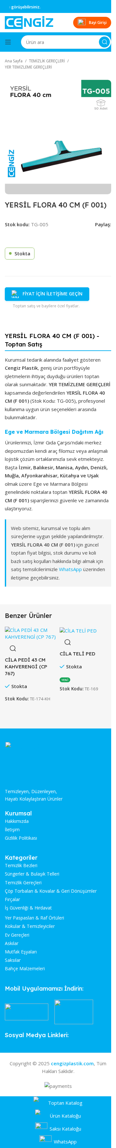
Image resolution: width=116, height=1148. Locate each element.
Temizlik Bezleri (21, 865)
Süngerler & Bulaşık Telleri (32, 874)
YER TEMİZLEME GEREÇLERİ (28, 67)
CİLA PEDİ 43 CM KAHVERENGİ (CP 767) (26, 666)
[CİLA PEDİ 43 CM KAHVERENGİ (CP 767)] (30, 633)
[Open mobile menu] (8, 42)
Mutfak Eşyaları (21, 952)
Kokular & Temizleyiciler (30, 926)
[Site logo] (29, 22)
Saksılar (13, 960)
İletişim (12, 830)
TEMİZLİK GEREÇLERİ (47, 61)
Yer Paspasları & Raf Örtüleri (34, 918)
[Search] (104, 42)
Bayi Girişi (98, 22)
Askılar (11, 943)
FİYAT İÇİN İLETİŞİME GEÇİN (52, 294)
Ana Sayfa (14, 61)
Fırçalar (12, 899)
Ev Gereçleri (17, 935)
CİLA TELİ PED (77, 654)
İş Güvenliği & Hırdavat (28, 908)
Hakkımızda (17, 821)
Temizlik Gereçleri (23, 883)
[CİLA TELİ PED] (78, 630)
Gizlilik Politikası (21, 838)
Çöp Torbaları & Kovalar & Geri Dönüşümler (51, 891)
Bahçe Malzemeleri (25, 969)
